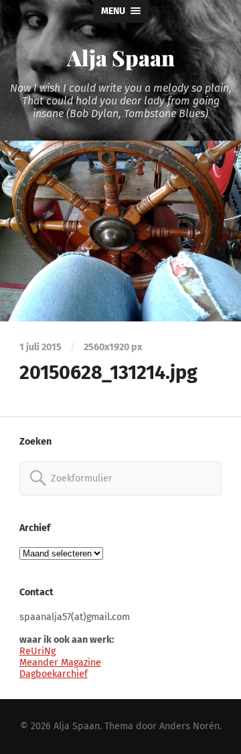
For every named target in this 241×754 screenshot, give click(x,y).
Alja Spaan (121, 57)
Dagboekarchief (53, 674)
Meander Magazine (60, 662)
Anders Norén (189, 726)
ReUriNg (37, 651)
